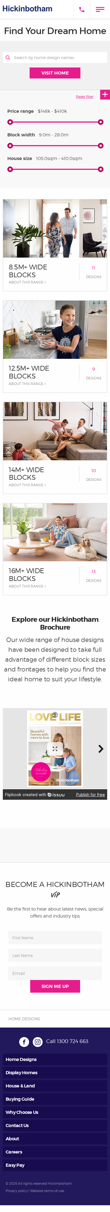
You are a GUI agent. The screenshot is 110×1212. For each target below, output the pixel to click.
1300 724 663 (72, 1041)
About (12, 1139)
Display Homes (21, 1073)
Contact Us (17, 1125)
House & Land (20, 1086)
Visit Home (55, 73)
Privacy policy (17, 1191)
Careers (14, 1152)
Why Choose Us (22, 1112)
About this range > (27, 282)
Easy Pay (15, 1165)
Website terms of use (47, 1191)
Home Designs (21, 1059)
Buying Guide (20, 1099)
